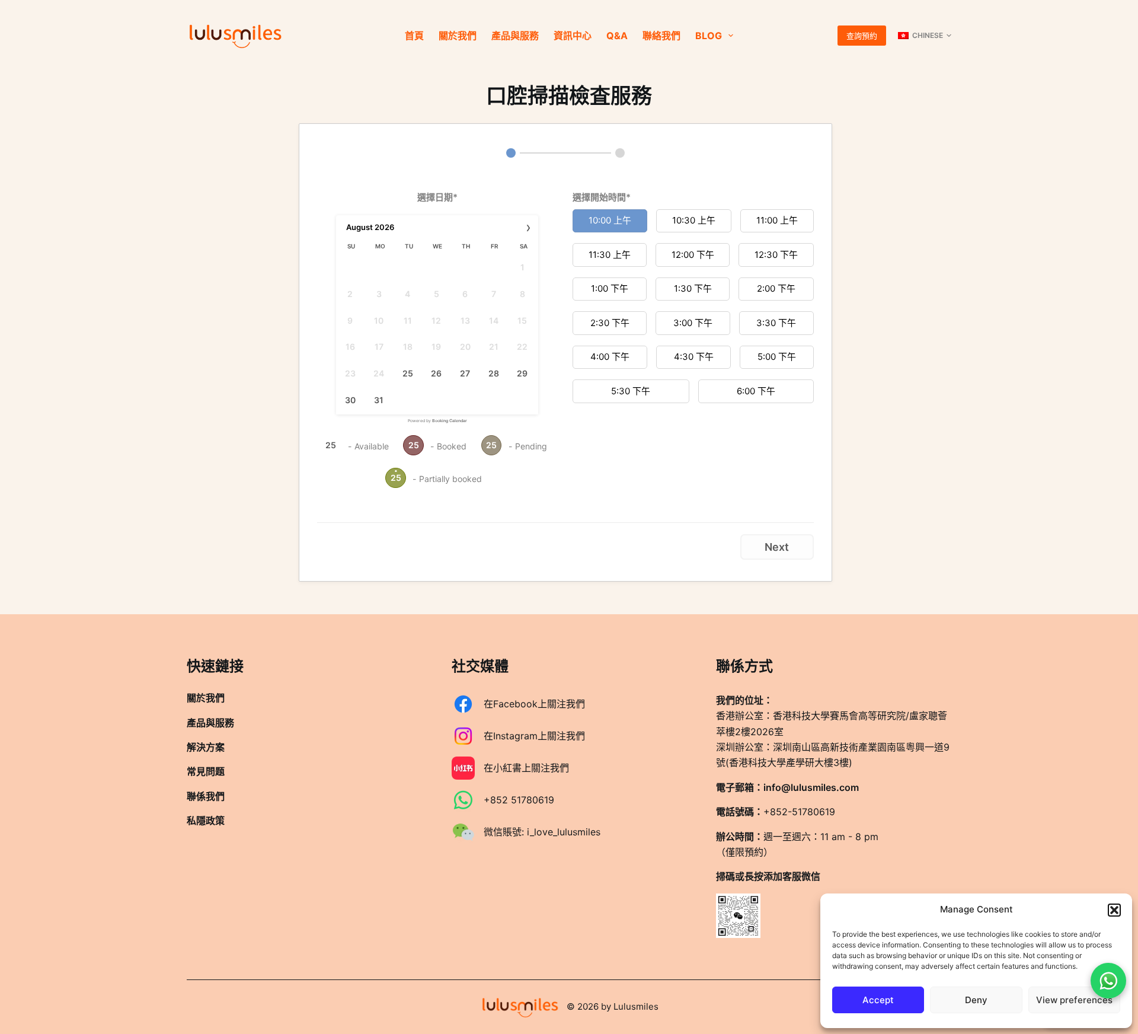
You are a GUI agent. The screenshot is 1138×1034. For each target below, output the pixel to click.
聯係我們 (206, 796)
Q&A (617, 36)
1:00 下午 (609, 288)
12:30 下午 (776, 254)
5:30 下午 (630, 391)
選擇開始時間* (602, 197)
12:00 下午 (693, 254)
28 (493, 373)
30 (350, 400)
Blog (708, 36)
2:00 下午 (776, 288)
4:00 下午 (609, 356)
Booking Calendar (449, 420)
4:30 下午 (694, 356)
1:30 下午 (693, 288)
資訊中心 (573, 36)
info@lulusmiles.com (811, 787)
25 (407, 373)
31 (378, 400)
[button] (1114, 910)
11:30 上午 (610, 254)
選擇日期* (437, 197)
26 (436, 373)
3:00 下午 (692, 322)
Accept (878, 1000)
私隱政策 (206, 820)
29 (522, 373)
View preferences (1074, 1000)
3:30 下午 (776, 322)
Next (777, 547)
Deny (976, 1000)
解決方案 (206, 747)
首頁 (414, 36)
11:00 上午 (777, 220)
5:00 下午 (776, 356)
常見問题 (206, 771)
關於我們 (458, 36)
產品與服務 (515, 36)
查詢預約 (861, 35)
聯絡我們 (661, 36)
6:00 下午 (756, 391)
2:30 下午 (609, 322)
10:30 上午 (693, 220)
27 (465, 373)
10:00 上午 (610, 220)
